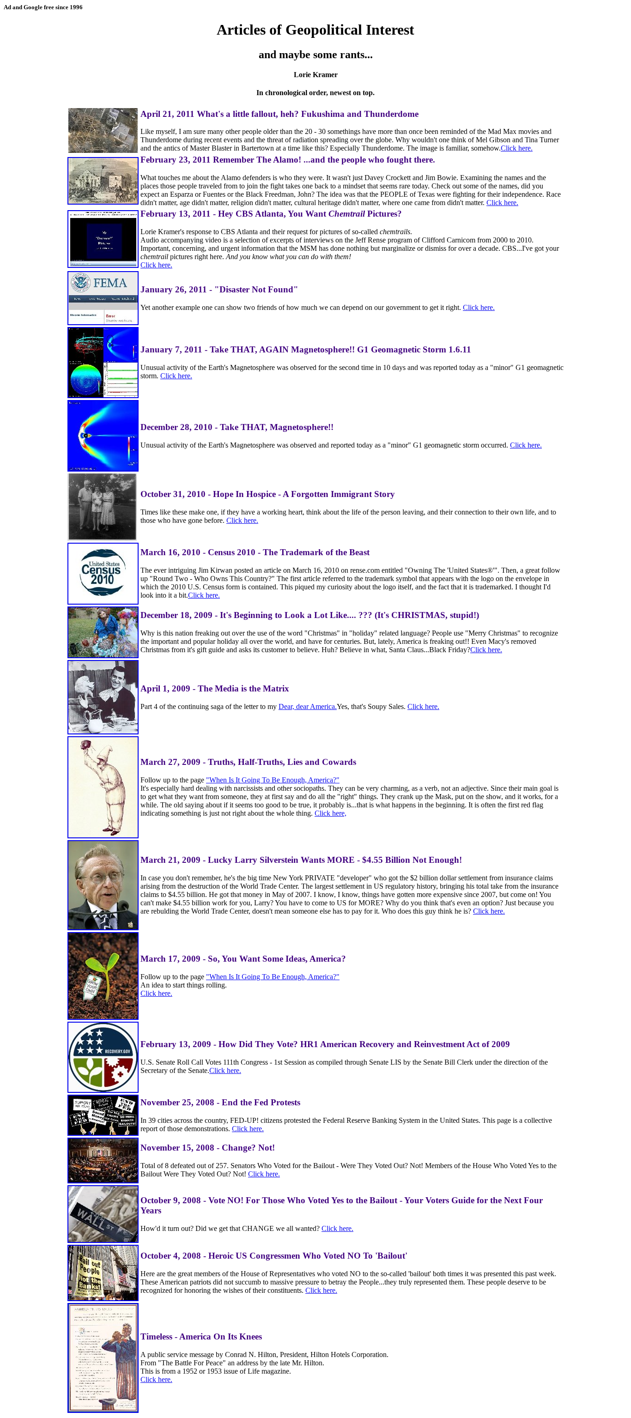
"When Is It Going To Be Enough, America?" (273, 780)
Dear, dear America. (308, 706)
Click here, (330, 813)
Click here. (517, 148)
